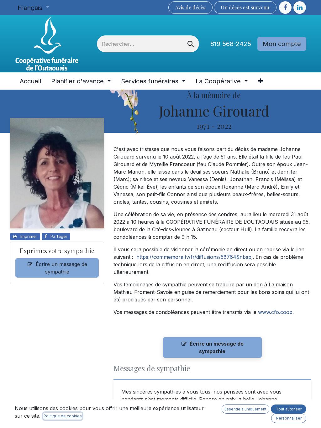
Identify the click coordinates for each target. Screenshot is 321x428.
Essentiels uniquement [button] (245, 409)
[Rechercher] (190, 43)
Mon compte (282, 44)
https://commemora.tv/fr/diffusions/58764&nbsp (193, 257)
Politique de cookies (63, 416)
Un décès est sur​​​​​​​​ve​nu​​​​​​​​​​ (245, 7)
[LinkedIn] (299, 7)
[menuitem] (30, 81)
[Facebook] (285, 7)
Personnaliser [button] (289, 418)
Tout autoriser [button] (289, 409)
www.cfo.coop (275, 312)
